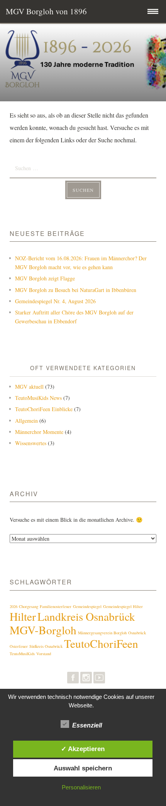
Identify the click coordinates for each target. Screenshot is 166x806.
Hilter (23, 616)
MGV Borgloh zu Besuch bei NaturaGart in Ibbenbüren (75, 290)
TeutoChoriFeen (101, 643)
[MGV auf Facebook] (73, 679)
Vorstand (43, 653)
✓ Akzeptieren (83, 748)
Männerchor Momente (39, 431)
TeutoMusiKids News (38, 397)
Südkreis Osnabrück (46, 646)
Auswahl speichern (83, 768)
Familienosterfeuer (55, 606)
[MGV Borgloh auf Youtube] (99, 679)
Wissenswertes (30, 443)
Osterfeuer (19, 646)
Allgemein (26, 420)
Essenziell (87, 725)
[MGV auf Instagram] (86, 679)
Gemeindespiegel (87, 606)
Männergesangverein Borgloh (102, 632)
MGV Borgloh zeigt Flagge (45, 278)
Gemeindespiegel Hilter (123, 606)
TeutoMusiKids (22, 653)
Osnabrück (137, 632)
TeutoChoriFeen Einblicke (44, 409)
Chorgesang (28, 606)
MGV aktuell (29, 386)
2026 (13, 606)
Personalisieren (81, 787)
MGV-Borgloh (43, 629)
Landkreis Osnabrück (86, 616)
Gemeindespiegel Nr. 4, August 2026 (55, 301)
